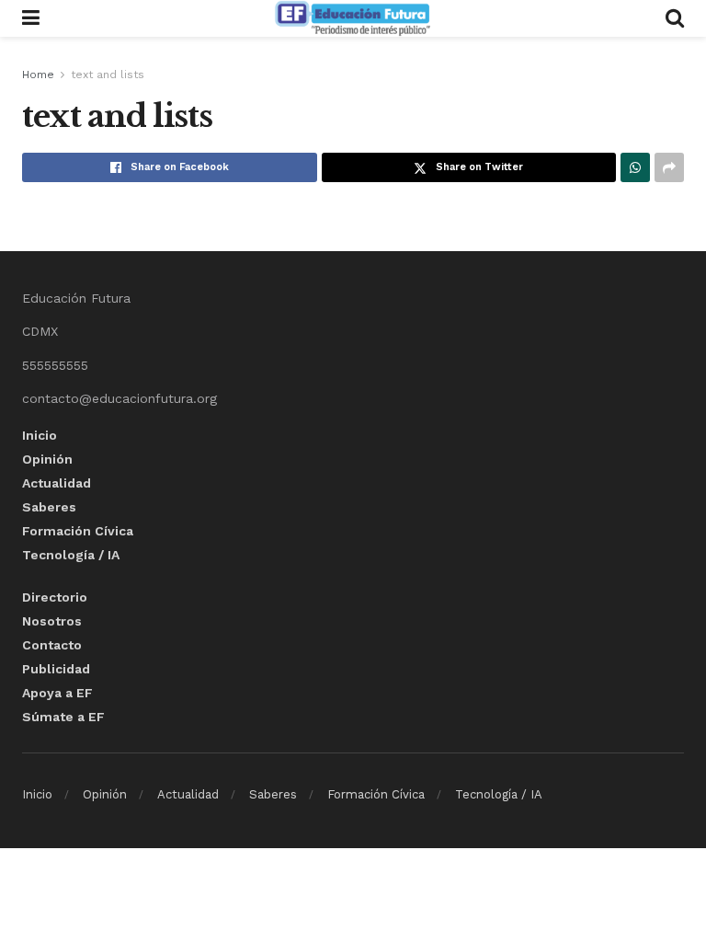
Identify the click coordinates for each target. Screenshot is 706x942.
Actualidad (56, 483)
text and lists (107, 74)
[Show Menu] (31, 18)
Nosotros (52, 621)
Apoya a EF (57, 692)
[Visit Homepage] (352, 18)
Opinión (47, 459)
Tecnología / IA (71, 554)
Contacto (52, 645)
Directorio (54, 597)
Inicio (39, 435)
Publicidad (56, 668)
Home (38, 74)
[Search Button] (675, 18)
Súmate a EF (63, 716)
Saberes (49, 507)
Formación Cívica (77, 530)
